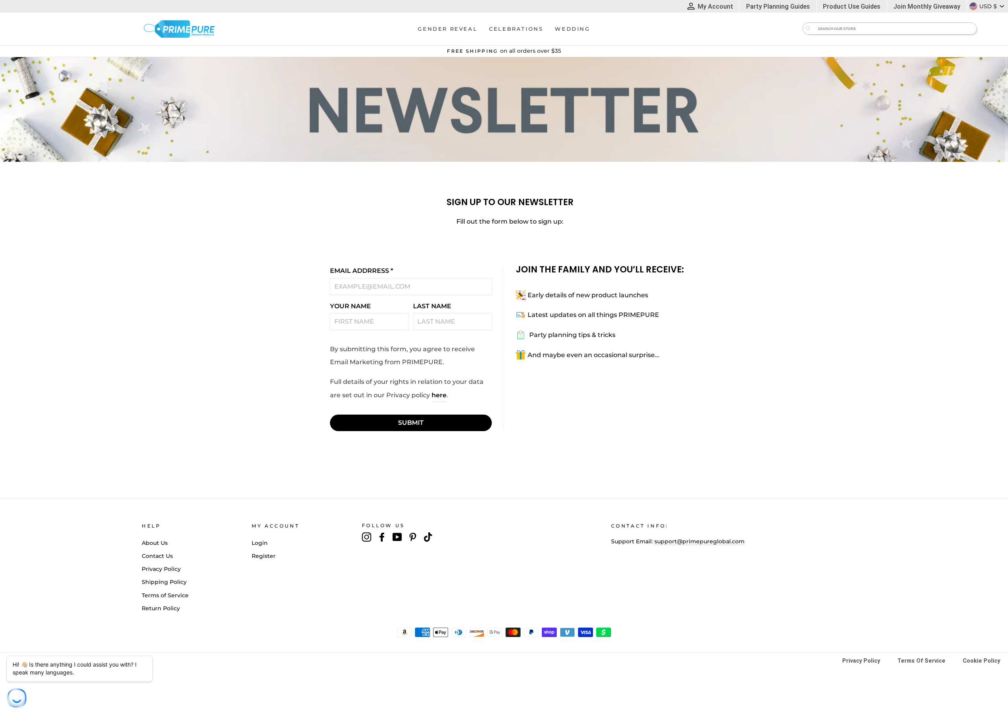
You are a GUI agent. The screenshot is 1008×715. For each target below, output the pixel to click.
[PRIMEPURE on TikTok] (428, 537)
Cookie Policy (981, 661)
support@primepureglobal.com (699, 541)
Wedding (572, 29)
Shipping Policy (164, 582)
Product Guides (851, 6)
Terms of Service (165, 595)
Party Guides (778, 6)
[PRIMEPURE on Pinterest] (412, 537)
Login (260, 543)
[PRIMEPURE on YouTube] (397, 537)
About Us (155, 543)
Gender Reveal (447, 29)
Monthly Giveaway (926, 6)
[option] (504, 51)
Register (264, 556)
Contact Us (157, 556)
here (439, 395)
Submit (411, 422)
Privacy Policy (161, 569)
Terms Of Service (921, 661)
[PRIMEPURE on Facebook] (382, 537)
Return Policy (161, 608)
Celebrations (516, 29)
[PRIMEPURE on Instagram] (366, 537)
